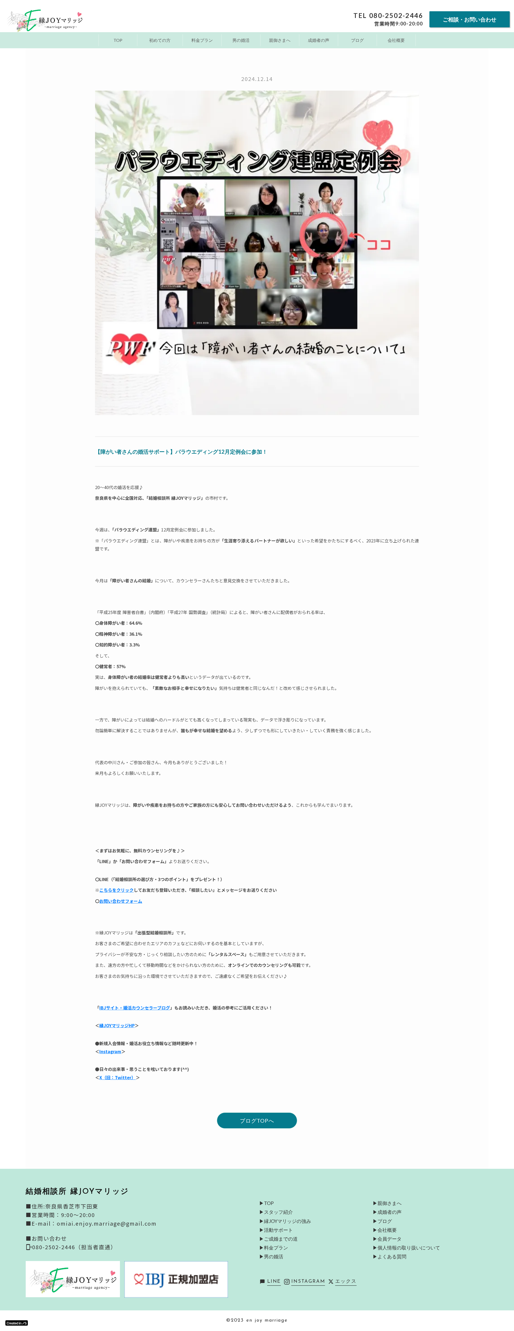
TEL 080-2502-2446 (388, 15)
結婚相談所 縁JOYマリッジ (77, 1192)
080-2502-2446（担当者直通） (74, 1247)
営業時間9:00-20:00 (398, 23)
